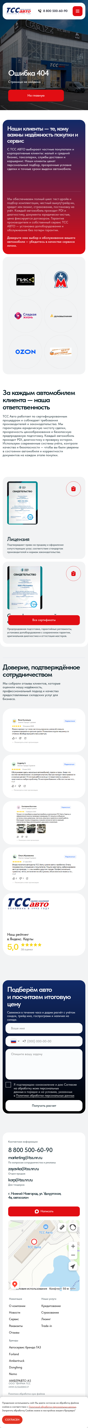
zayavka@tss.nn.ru (23, 1168)
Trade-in (46, 1326)
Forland (14, 1354)
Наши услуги (48, 1298)
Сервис (14, 1319)
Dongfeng (15, 1367)
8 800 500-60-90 (30, 1149)
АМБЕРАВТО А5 (20, 1381)
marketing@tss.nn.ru (25, 1157)
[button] (44, 620)
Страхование (50, 1312)
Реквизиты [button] (16, 1326)
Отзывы (14, 1332)
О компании (17, 1306)
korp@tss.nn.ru (20, 1179)
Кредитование (51, 1306)
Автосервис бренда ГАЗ (25, 1347)
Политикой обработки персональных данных (52, 1406)
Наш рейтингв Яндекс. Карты (20, 936)
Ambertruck (16, 1361)
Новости (14, 1312)
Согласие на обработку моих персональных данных (45, 1088)
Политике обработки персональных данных (45, 1095)
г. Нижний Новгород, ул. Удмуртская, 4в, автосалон (34, 1195)
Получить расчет (44, 1106)
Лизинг (46, 1319)
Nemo (13, 1374)
